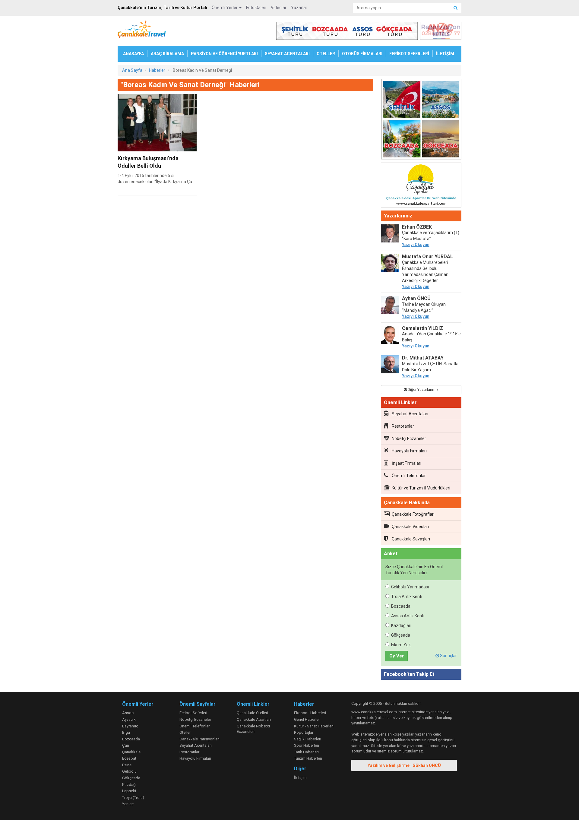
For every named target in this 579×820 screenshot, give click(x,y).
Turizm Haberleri (308, 758)
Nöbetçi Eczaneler (409, 438)
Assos (128, 713)
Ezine (126, 765)
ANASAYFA (133, 53)
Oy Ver (396, 656)
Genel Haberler (307, 719)
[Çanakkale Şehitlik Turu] (421, 120)
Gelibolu (129, 771)
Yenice (128, 804)
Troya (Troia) (133, 797)
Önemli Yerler (225, 7)
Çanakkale (131, 752)
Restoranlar (403, 426)
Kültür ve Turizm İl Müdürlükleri (421, 488)
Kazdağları (401, 625)
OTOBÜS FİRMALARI (362, 53)
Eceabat (129, 758)
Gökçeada (400, 635)
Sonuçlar (448, 655)
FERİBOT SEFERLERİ (409, 53)
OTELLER (326, 53)
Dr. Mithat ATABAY (423, 358)
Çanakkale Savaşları (411, 539)
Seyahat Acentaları (410, 413)
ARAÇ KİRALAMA (167, 53)
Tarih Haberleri (306, 752)
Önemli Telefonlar (409, 475)
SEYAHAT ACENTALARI (287, 53)
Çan (125, 745)
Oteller (185, 732)
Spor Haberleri (306, 745)
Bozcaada (400, 606)
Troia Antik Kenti (406, 596)
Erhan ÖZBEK (417, 227)
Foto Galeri (256, 7)
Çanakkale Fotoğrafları (413, 514)
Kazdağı (129, 784)
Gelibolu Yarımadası (410, 586)
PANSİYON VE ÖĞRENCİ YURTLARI (224, 53)
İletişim (300, 777)
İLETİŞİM (445, 53)
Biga (126, 732)
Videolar (278, 7)
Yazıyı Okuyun (415, 244)
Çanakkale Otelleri (252, 713)
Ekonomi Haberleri (310, 713)
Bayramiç (130, 726)
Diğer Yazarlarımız (422, 390)
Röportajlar (303, 732)
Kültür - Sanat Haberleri (314, 726)
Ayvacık (129, 719)
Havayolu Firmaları (409, 450)
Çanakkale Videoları (410, 526)
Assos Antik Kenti (407, 615)
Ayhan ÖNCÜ (416, 298)
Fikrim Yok (401, 644)
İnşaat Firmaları (406, 463)
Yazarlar (299, 7)
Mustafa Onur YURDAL (427, 256)
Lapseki (129, 791)
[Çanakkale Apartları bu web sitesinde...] (421, 186)
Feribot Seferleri (193, 713)
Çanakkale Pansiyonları (199, 739)
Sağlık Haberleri (307, 739)
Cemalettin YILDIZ (422, 328)
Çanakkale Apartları (254, 719)
